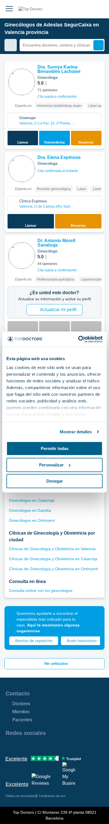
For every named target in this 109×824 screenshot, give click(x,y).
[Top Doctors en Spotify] (70, 745)
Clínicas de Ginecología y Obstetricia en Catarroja (53, 559)
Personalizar (51, 465)
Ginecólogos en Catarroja (31, 500)
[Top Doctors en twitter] (40, 745)
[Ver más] (98, 73)
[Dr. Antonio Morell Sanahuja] (21, 255)
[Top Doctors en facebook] (9, 745)
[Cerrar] (94, 617)
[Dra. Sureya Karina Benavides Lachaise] (21, 81)
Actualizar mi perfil (58, 309)
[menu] (9, 9)
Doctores (21, 703)
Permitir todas (54, 448)
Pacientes (22, 719)
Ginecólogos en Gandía (30, 510)
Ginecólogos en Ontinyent (32, 520)
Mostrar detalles (76, 431)
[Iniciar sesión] (98, 9)
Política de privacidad (20, 796)
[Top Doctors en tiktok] (60, 745)
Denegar (54, 481)
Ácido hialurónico (82, 640)
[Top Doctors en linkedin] (30, 745)
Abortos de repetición (34, 640)
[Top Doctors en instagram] (19, 745)
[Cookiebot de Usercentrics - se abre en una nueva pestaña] (78, 339)
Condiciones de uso (52, 796)
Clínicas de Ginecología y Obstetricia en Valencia (52, 549)
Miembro (21, 711)
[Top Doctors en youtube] (50, 745)
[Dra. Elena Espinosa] (21, 168)
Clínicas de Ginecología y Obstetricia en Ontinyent (53, 569)
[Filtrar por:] (10, 45)
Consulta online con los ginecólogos (40, 590)
